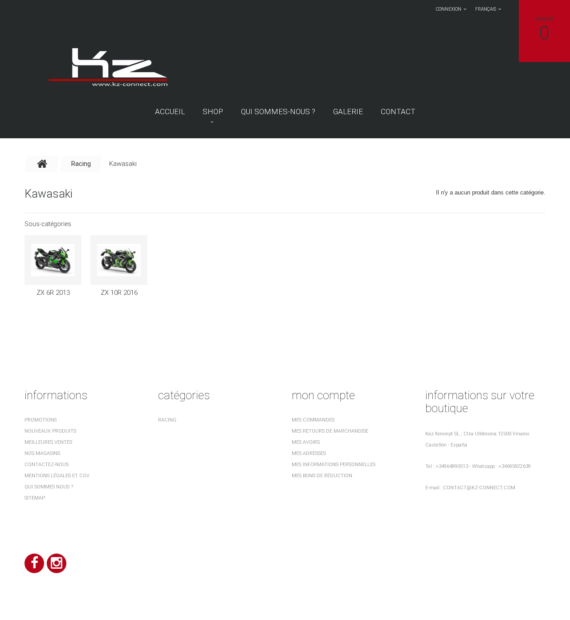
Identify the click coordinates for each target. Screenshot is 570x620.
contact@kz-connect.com (479, 488)
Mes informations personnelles (333, 464)
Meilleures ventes (48, 442)
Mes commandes (313, 420)
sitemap (34, 498)
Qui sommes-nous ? (278, 111)
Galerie (348, 111)
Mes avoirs (306, 442)
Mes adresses (309, 453)
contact (398, 111)
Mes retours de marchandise (330, 431)
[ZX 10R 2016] (118, 260)
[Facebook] (34, 563)
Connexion (448, 9)
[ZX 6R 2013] (52, 260)
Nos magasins (42, 453)
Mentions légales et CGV (57, 476)
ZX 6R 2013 (53, 293)
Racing (167, 420)
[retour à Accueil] (42, 164)
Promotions (40, 420)
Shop (213, 111)
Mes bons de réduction (322, 476)
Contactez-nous (46, 464)
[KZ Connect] (108, 66)
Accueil (170, 111)
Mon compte (323, 395)
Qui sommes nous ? (48, 487)
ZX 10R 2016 (119, 293)
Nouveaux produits (50, 431)
